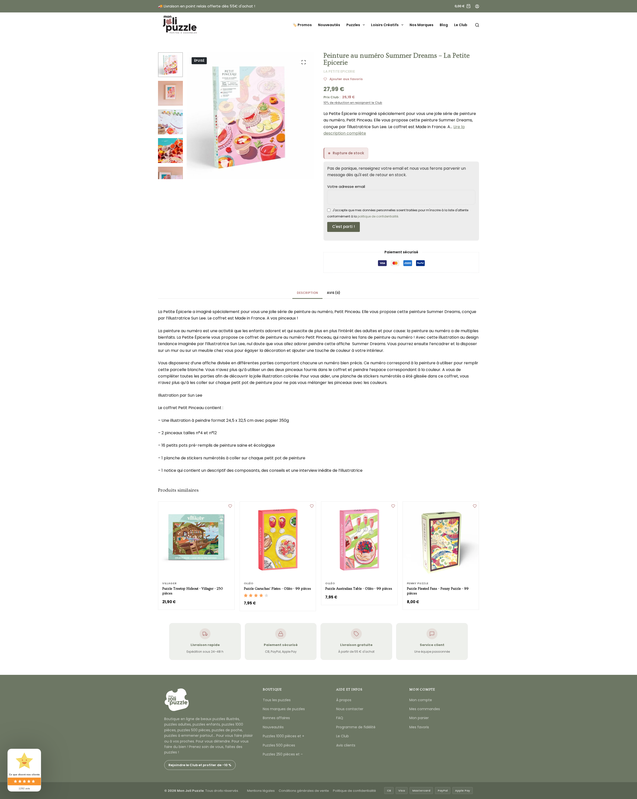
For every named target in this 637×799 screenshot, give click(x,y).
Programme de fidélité (355, 727)
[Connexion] (477, 6)
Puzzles (353, 24)
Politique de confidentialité (354, 790)
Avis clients (345, 745)
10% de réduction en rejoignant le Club (352, 103)
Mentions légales (261, 790)
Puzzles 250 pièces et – (283, 754)
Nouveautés (329, 24)
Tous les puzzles (277, 699)
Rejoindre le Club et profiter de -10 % (199, 765)
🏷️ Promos (302, 24)
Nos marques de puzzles (284, 708)
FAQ (339, 717)
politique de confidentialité (378, 216)
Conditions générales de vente (304, 790)
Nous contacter (349, 708)
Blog (444, 24)
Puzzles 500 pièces (279, 745)
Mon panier (419, 717)
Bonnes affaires (276, 717)
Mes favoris (419, 727)
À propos (343, 699)
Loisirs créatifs (385, 24)
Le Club (460, 24)
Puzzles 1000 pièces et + (283, 736)
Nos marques (421, 24)
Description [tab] (307, 293)
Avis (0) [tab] (333, 293)
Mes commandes (424, 708)
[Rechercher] (477, 25)
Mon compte (420, 699)
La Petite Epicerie (339, 71)
